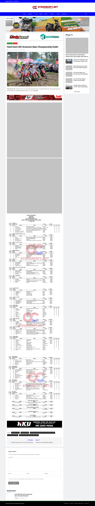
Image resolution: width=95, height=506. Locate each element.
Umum (45, 14)
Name (10, 478)
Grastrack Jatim (15, 437)
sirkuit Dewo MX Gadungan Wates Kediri (29, 440)
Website (46, 478)
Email (28, 478)
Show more (77, 91)
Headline (15, 43)
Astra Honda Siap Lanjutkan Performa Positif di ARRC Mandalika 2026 (79, 80)
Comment (10, 462)
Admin (9, 50)
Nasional (30, 14)
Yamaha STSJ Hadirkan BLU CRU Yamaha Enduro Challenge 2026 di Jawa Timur (80, 61)
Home (24, 14)
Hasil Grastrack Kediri (13, 440)
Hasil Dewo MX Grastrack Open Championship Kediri (42, 437)
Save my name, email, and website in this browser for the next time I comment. (27, 483)
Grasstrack (9, 43)
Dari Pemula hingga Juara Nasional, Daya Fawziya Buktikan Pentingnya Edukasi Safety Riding (80, 74)
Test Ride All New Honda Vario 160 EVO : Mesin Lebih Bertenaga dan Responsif (80, 87)
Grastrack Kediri (24, 437)
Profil (58, 14)
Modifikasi (64, 14)
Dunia (41, 14)
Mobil (52, 14)
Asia (36, 14)
